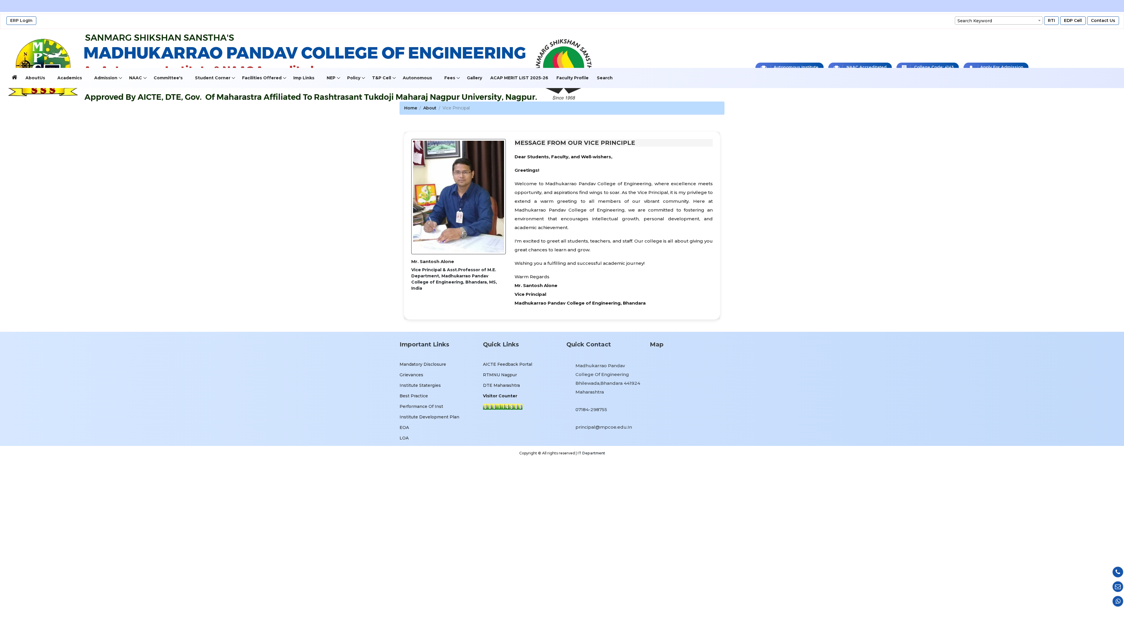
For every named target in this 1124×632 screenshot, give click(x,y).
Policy (353, 77)
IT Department (591, 453)
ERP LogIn (21, 20)
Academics (69, 77)
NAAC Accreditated (866, 67)
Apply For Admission (1001, 67)
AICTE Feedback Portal (507, 364)
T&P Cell (381, 77)
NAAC (135, 77)
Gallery (474, 77)
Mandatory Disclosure (423, 364)
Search (605, 77)
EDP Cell (1073, 20)
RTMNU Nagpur (500, 374)
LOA (404, 438)
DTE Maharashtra (501, 385)
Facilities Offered (262, 77)
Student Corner (212, 77)
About (429, 108)
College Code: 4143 (933, 67)
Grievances (411, 374)
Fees (449, 77)
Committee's (168, 77)
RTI (1051, 20)
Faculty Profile (572, 77)
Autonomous (417, 77)
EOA (404, 427)
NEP (331, 77)
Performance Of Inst (421, 406)
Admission (105, 77)
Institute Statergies (420, 385)
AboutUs (35, 77)
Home (410, 108)
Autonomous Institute (795, 67)
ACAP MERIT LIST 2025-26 (519, 77)
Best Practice (414, 396)
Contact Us (1103, 20)
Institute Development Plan (429, 417)
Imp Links (303, 77)
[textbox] (998, 21)
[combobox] (999, 20)
